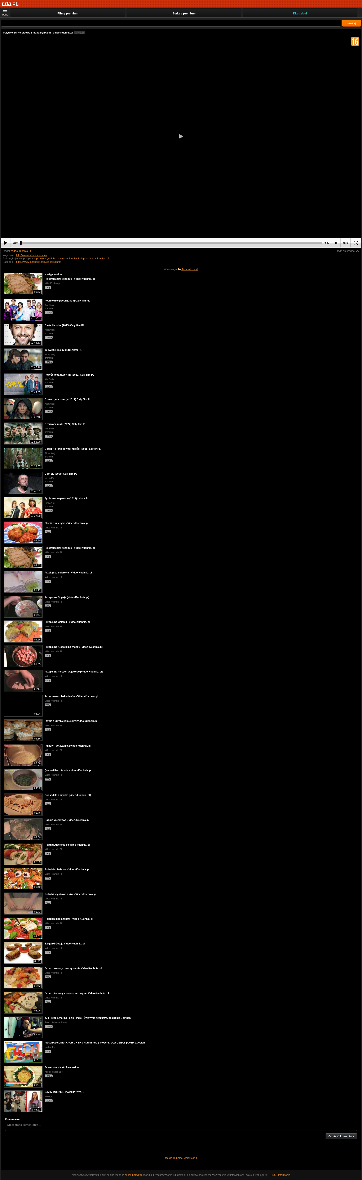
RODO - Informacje (279, 1175)
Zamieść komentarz (341, 1136)
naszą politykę (133, 1175)
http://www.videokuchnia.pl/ (31, 255)
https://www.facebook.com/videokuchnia (38, 261)
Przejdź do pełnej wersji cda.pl (181, 1158)
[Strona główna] (10, 4)
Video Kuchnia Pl (21, 251)
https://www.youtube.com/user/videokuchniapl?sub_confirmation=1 (71, 258)
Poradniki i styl (189, 269)
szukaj (351, 23)
